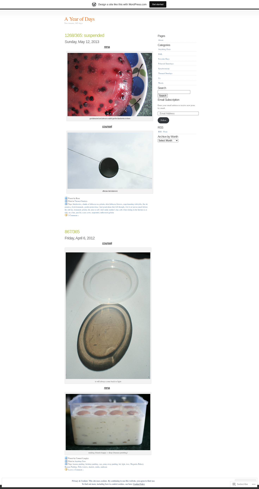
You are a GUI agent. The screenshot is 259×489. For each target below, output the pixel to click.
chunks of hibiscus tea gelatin (93, 204)
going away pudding (110, 464)
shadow (91, 467)
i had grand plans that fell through (111, 207)
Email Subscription (168, 99)
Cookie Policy (139, 483)
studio (97, 467)
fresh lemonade (77, 207)
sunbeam (104, 467)
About (160, 40)
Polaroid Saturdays (166, 63)
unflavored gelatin (107, 212)
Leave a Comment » (76, 469)
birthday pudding (91, 464)
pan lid (78, 212)
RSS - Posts (162, 131)
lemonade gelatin (80, 209)
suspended (95, 212)
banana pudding (78, 464)
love (127, 464)
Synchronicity (164, 68)
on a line (72, 212)
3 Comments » (73, 215)
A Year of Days (79, 18)
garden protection (91, 207)
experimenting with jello (132, 204)
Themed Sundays (81, 201)
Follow (163, 120)
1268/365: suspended (84, 35)
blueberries (77, 204)
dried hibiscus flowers (114, 204)
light (123, 464)
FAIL (160, 54)
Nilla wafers (83, 467)
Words (160, 83)
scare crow (86, 212)
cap (100, 464)
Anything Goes (80, 461)
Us (159, 78)
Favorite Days (163, 58)
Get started (158, 4)
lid (89, 209)
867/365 (72, 231)
